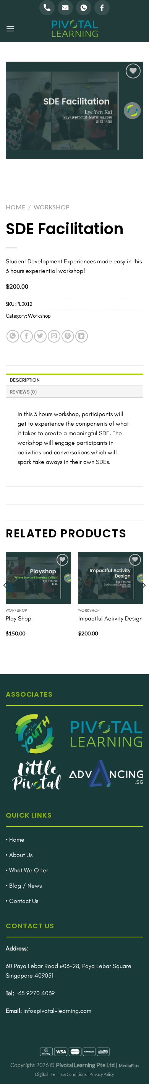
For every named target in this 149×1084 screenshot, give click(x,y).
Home (15, 207)
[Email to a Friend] (54, 336)
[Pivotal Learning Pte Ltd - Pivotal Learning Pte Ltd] (74, 28)
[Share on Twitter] (40, 336)
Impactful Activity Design (110, 618)
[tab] (74, 379)
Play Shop (18, 618)
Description (25, 380)
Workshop (52, 207)
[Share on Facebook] (26, 336)
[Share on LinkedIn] (81, 336)
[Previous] (5, 600)
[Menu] (10, 28)
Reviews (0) (23, 392)
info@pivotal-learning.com (57, 1010)
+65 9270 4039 (35, 993)
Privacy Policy (101, 1074)
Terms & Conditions (68, 1074)
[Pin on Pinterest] (68, 336)
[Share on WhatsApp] (12, 336)
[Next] (143, 600)
